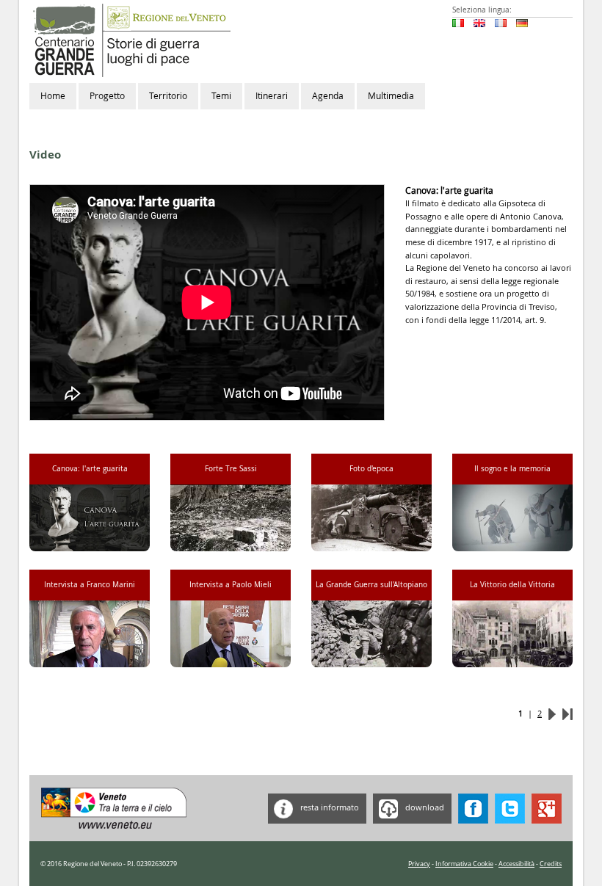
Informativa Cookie (464, 864)
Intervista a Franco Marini (89, 584)
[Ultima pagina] (567, 713)
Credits (551, 864)
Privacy (419, 864)
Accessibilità (516, 864)
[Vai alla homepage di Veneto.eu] (114, 807)
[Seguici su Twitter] (510, 807)
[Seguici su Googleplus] (547, 807)
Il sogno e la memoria (512, 468)
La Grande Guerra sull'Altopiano (371, 584)
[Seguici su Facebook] (473, 807)
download (423, 807)
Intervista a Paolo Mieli (230, 584)
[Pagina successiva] (552, 713)
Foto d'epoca (371, 468)
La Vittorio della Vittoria (512, 584)
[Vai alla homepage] (130, 39)
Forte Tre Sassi (231, 468)
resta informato (328, 807)
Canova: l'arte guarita (90, 468)
